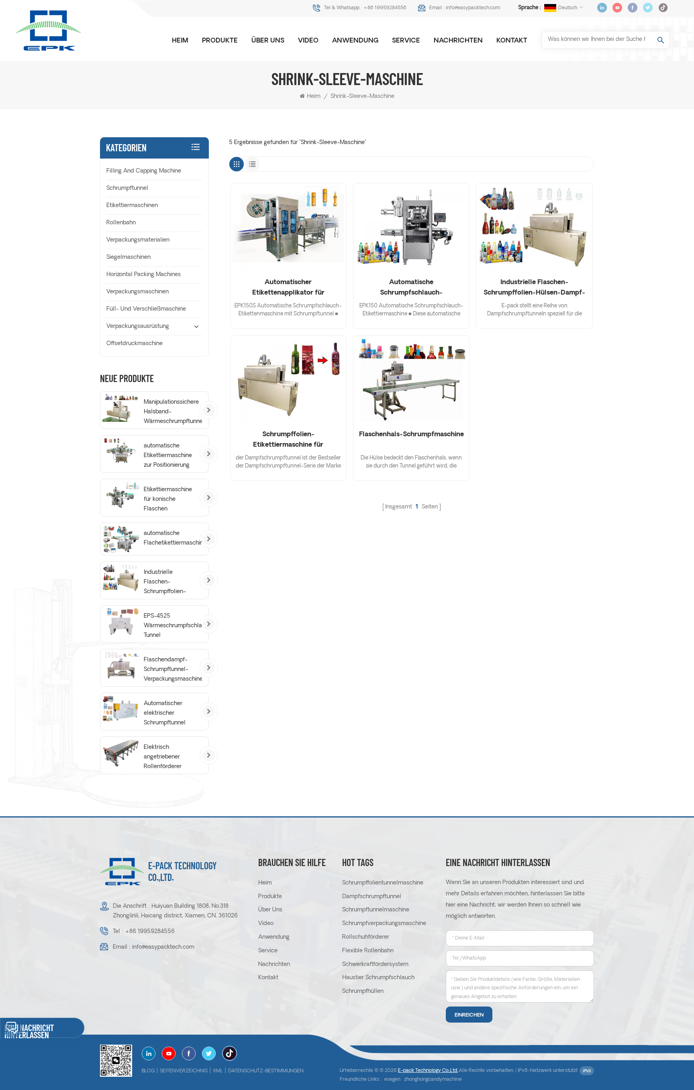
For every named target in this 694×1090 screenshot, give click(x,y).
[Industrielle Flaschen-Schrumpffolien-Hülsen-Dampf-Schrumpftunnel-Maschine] (534, 227)
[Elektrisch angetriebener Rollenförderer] (121, 753)
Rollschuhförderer (365, 937)
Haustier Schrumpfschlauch (378, 978)
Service (406, 41)
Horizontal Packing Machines (143, 275)
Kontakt (511, 41)
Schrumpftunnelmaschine (375, 910)
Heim (180, 41)
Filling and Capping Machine (143, 171)
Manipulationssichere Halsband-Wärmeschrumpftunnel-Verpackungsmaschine (173, 413)
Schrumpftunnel (127, 188)
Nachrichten (458, 41)
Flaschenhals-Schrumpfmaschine (411, 434)
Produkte (220, 41)
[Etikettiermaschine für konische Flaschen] (121, 495)
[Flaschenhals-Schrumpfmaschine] (411, 379)
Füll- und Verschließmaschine (146, 309)
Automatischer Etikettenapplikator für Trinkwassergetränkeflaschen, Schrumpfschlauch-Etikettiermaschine (288, 288)
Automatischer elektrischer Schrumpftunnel (165, 713)
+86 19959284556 (384, 8)
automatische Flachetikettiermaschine (173, 538)
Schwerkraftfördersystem (375, 965)
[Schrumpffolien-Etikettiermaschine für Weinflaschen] (288, 379)
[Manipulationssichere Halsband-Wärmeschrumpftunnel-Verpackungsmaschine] (121, 408)
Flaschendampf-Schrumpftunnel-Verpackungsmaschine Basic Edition (173, 670)
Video (308, 41)
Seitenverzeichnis (184, 1071)
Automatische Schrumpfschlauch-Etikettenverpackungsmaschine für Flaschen (411, 288)
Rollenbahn (121, 223)
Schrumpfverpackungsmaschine (384, 924)
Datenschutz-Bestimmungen (266, 1071)
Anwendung (355, 41)
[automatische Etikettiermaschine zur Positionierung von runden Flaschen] (121, 451)
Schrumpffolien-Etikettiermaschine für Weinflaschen (288, 440)
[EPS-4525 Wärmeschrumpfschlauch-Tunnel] (121, 622)
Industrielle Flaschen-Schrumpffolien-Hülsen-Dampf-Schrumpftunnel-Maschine (534, 288)
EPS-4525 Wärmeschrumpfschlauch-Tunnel (173, 626)
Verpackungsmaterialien (137, 240)
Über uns (267, 41)
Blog (148, 1071)
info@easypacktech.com (473, 8)
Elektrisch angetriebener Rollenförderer (163, 757)
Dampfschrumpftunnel (371, 897)
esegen (392, 1079)
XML (218, 1071)
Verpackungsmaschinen (137, 292)
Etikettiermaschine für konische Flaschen (168, 499)
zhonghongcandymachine (433, 1079)
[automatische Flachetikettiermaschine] (121, 539)
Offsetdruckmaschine (134, 344)
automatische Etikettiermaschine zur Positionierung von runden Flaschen (168, 456)
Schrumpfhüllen (363, 991)
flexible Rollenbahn (368, 951)
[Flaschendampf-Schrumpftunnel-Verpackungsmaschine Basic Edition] (121, 665)
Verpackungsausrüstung (137, 326)
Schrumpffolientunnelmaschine (382, 883)
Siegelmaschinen (128, 257)
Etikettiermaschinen (132, 206)
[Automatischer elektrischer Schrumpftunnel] (121, 709)
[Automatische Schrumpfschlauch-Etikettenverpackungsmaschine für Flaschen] (411, 227)
